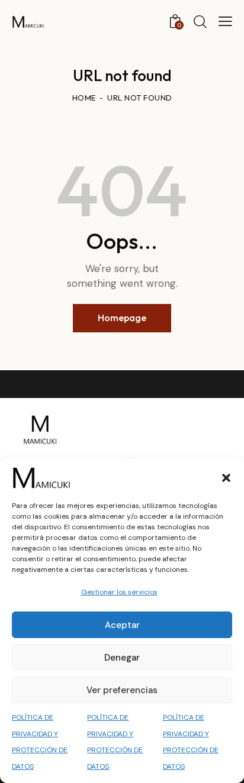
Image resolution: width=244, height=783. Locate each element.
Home (84, 97)
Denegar (122, 658)
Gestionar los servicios (119, 592)
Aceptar (122, 625)
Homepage (122, 317)
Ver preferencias (122, 690)
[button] (226, 478)
